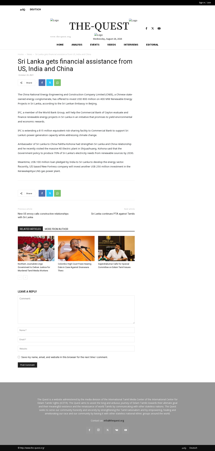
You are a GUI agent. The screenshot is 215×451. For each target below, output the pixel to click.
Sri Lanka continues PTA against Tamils (113, 213)
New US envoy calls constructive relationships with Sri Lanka (43, 215)
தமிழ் (184, 447)
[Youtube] (159, 28)
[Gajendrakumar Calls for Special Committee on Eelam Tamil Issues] (116, 248)
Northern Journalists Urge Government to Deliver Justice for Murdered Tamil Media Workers (34, 267)
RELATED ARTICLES (30, 229)
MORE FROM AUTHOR (56, 229)
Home (21, 54)
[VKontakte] (116, 430)
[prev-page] (20, 277)
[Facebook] (146, 28)
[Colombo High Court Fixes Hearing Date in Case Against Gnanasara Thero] (76, 248)
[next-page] (25, 277)
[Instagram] (98, 430)
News (29, 54)
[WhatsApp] (57, 82)
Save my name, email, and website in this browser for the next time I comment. (64, 357)
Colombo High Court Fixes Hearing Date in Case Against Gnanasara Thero (74, 267)
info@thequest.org (114, 420)
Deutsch (193, 447)
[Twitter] (152, 28)
